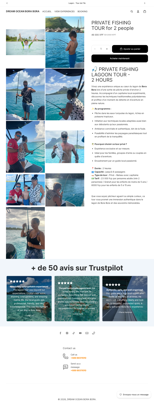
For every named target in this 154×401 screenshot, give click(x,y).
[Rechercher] (131, 11)
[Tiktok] (73, 333)
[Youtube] (80, 333)
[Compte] (138, 11)
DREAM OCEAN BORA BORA (81, 399)
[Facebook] (60, 333)
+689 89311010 (78, 358)
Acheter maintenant (119, 58)
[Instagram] (67, 333)
